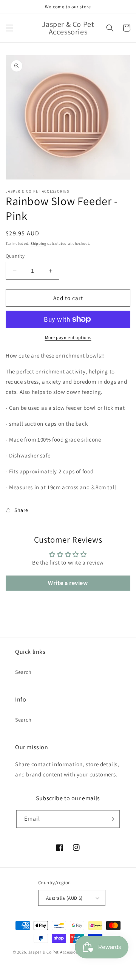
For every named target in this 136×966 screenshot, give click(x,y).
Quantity (15, 256)
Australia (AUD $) (64, 898)
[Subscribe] (111, 819)
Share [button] (21, 510)
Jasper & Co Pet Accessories (56, 952)
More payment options (68, 337)
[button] (9, 28)
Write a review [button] (68, 583)
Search (23, 672)
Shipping (38, 243)
